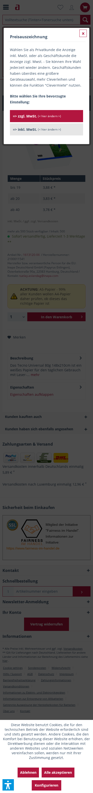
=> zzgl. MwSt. (37, 116)
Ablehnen (28, 772)
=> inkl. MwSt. (37, 129)
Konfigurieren (46, 785)
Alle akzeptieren (58, 772)
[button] (8, 785)
